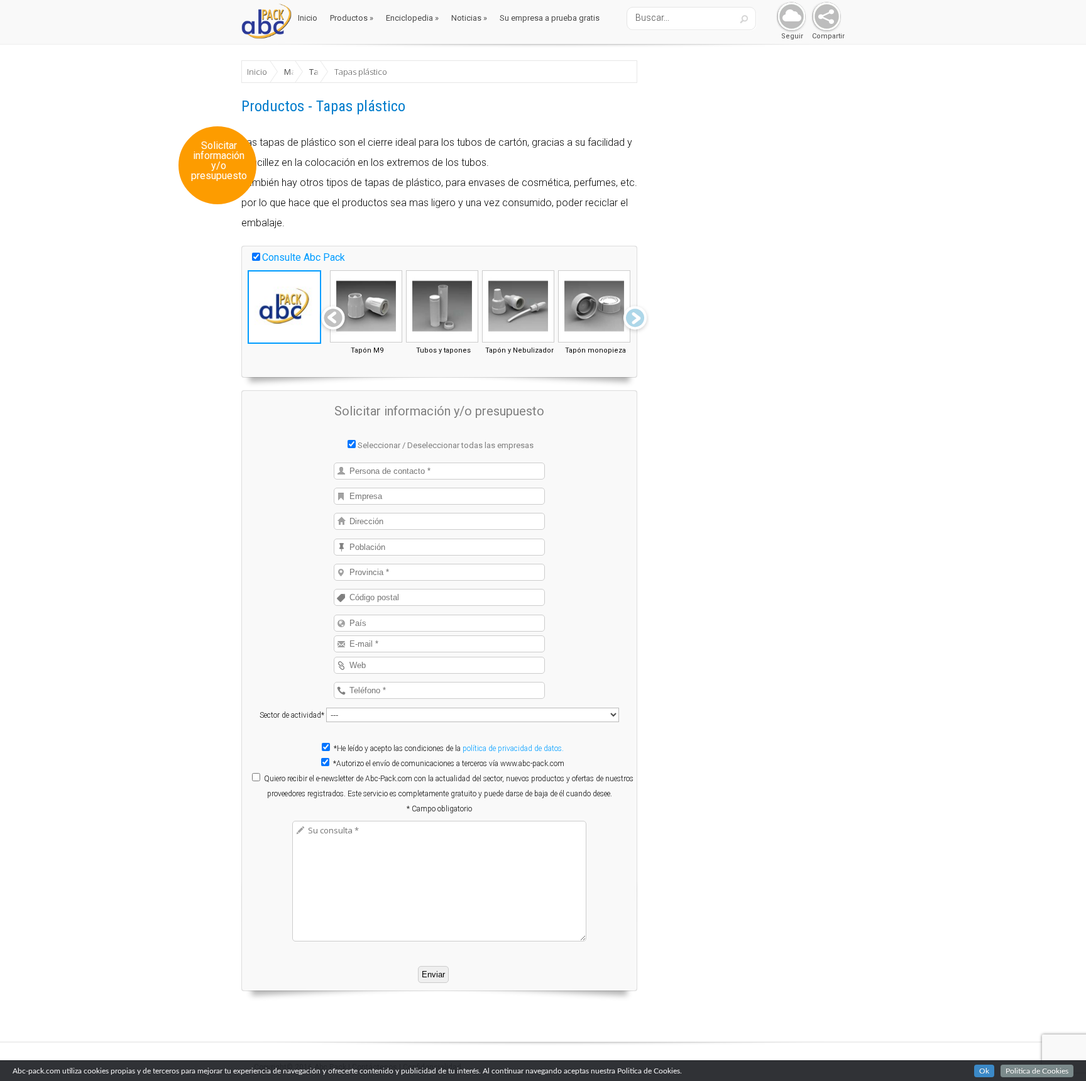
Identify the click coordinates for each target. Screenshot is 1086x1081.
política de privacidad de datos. (513, 748)
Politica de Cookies (1037, 1071)
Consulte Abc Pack (303, 257)
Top (1056, 1051)
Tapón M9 (367, 350)
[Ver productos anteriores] (333, 319)
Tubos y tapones (443, 350)
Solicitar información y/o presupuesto (219, 161)
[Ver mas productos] (635, 319)
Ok (984, 1071)
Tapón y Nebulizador (519, 350)
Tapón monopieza (595, 350)
